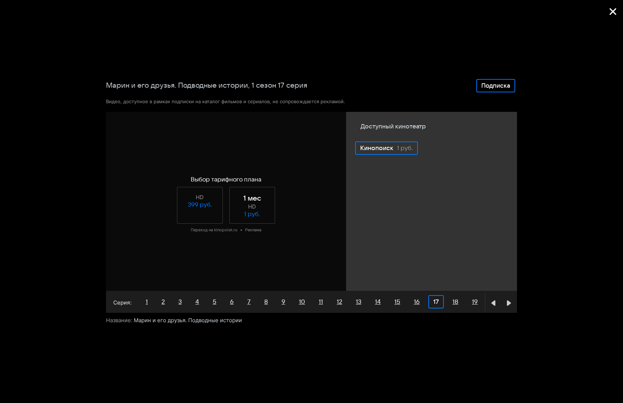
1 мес (252, 198)
